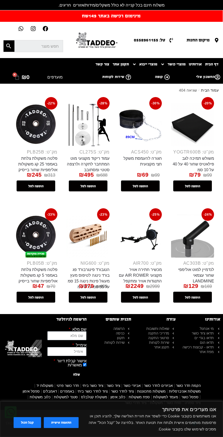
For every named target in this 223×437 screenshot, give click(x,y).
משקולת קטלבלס (94, 397)
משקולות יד (44, 386)
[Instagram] (33, 28)
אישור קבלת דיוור (71, 361)
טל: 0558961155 (149, 40)
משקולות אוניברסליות (185, 391)
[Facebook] (45, 28)
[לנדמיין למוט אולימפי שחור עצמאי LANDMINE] (192, 236)
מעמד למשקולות (165, 397)
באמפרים (67, 391)
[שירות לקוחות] (128, 77)
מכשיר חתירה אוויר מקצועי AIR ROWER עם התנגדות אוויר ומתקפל (140, 275)
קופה (159, 77)
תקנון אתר (121, 64)
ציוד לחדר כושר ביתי (93, 391)
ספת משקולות (139, 397)
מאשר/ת (75, 365)
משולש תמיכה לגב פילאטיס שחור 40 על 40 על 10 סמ (193, 164)
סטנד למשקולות (66, 397)
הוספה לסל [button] (192, 186)
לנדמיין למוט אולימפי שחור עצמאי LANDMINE (196, 275)
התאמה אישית (61, 422)
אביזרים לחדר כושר (158, 386)
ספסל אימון (31, 391)
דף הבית (212, 64)
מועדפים (55, 77)
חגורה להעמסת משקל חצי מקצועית (142, 161)
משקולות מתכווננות (151, 391)
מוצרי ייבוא (148, 64)
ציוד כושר (113, 386)
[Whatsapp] (21, 28)
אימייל (80, 345)
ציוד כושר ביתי (92, 386)
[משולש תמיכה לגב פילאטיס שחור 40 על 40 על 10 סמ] (192, 124)
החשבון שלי (205, 77)
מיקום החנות (198, 40)
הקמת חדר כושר (188, 386)
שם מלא (78, 329)
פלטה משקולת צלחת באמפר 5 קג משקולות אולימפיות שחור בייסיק (37, 275)
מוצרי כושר (176, 64)
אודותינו (195, 64)
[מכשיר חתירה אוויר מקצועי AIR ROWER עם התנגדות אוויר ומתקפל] (140, 236)
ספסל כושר (190, 397)
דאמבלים (50, 391)
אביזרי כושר (132, 386)
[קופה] (167, 77)
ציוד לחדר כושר (122, 391)
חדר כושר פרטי (68, 386)
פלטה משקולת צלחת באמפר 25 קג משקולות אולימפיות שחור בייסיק (37, 164)
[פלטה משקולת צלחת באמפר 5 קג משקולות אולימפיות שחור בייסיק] (35, 236)
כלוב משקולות (40, 397)
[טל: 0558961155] (171, 40)
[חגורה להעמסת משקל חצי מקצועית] (140, 124)
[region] (111, 419)
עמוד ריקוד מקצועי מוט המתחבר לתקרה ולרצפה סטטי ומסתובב (88, 164)
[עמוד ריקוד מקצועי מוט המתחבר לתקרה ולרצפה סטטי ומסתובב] (88, 124)
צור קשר (102, 64)
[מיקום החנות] (216, 40)
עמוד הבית (210, 90)
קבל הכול (27, 422)
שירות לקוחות (113, 77)
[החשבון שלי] (217, 77)
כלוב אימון (117, 397)
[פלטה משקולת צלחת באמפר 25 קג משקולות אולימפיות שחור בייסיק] (35, 124)
